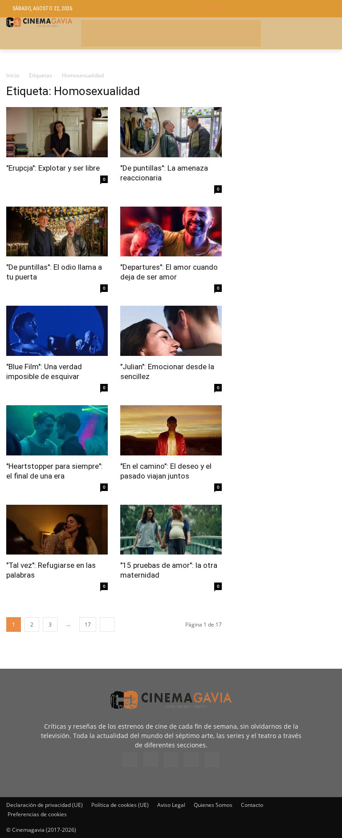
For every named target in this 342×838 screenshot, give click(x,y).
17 (88, 624)
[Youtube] (212, 760)
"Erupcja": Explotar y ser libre (53, 168)
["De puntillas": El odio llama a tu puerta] (57, 232)
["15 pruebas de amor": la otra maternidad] (171, 530)
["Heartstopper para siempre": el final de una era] (57, 430)
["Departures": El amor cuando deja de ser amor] (171, 232)
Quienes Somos (213, 805)
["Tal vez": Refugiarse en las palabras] (57, 530)
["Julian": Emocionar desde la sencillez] (171, 331)
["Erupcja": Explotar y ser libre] (57, 132)
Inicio (12, 75)
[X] (191, 760)
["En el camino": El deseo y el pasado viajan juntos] (171, 430)
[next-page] (107, 624)
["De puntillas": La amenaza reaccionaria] (171, 132)
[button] (264, 9)
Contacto (252, 805)
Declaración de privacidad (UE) (44, 805)
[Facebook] (130, 760)
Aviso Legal (171, 805)
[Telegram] (171, 760)
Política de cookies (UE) (120, 805)
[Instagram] (150, 759)
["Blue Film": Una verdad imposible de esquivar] (57, 331)
